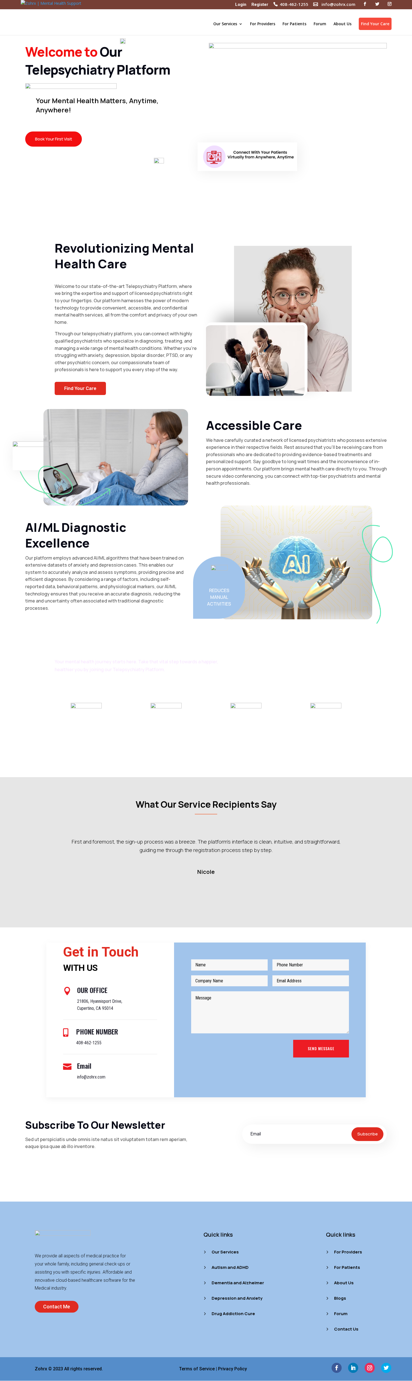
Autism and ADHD (230, 1267)
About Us (342, 24)
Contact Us (346, 1329)
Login (240, 5)
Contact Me (56, 1307)
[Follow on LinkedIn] (353, 1368)
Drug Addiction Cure (233, 1314)
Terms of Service (197, 1368)
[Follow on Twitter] (386, 1368)
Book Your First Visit (53, 139)
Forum (320, 24)
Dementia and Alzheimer (238, 1283)
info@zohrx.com (338, 5)
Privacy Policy (232, 1368)
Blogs (340, 1298)
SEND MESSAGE (321, 1048)
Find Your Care (375, 23)
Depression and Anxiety (237, 1298)
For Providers (262, 24)
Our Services (225, 24)
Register (259, 5)
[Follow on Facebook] (337, 1368)
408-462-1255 (294, 5)
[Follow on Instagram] (370, 1368)
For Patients (294, 24)
